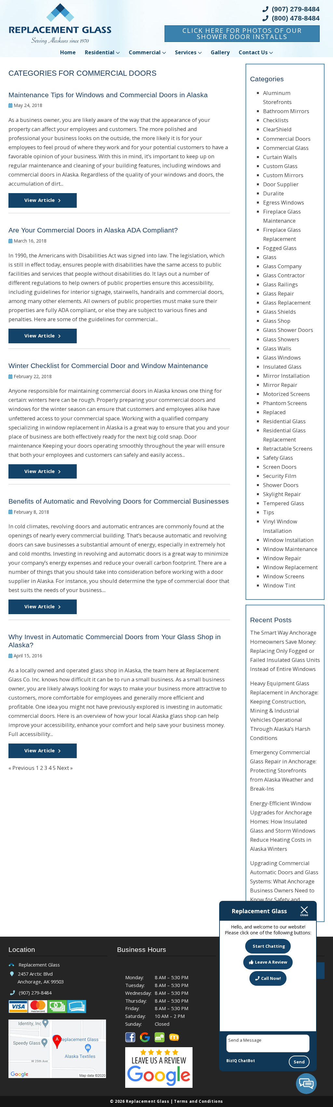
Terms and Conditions (198, 1101)
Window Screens (283, 576)
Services (185, 52)
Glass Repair (278, 293)
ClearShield (277, 129)
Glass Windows (282, 357)
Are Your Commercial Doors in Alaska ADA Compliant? (93, 230)
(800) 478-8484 (295, 18)
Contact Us (253, 52)
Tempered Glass (283, 503)
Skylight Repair (282, 494)
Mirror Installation (286, 375)
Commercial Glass (286, 148)
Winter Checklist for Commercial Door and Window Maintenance (108, 366)
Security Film (279, 476)
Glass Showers (281, 339)
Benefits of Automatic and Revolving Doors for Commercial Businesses (118, 501)
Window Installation (288, 540)
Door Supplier (281, 184)
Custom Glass (280, 166)
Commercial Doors (287, 138)
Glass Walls (277, 348)
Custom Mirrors (283, 175)
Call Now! (271, 978)
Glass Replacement (287, 302)
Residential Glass (284, 421)
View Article (39, 200)
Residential (99, 52)
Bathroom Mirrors (286, 111)
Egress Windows (283, 202)
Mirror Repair (280, 385)
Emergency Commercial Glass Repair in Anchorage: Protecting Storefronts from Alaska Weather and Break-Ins (283, 770)
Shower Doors (281, 485)
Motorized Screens (286, 394)
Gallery (220, 52)
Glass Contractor (284, 275)
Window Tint (279, 585)
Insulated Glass (282, 366)
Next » (65, 767)
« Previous (21, 767)
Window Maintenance (290, 549)
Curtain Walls (280, 157)
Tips (268, 512)
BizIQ (231, 1060)
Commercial (145, 52)
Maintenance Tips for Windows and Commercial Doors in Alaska (108, 95)
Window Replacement (290, 567)
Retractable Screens (288, 448)
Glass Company (282, 266)
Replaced (274, 412)
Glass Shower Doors (288, 330)
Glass (269, 257)
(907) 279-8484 (295, 9)
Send (299, 1062)
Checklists (275, 120)
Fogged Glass (280, 248)
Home (68, 52)
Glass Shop (276, 320)
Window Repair (282, 558)
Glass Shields (279, 311)
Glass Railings (280, 284)
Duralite (273, 193)
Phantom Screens (285, 403)
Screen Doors (280, 466)
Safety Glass (278, 457)
